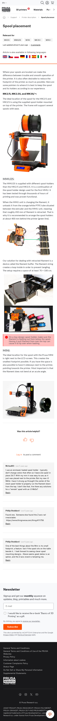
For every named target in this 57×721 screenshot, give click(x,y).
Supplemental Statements (14, 673)
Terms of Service (24, 635)
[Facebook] (20, 694)
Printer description (29, 17)
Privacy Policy (8, 635)
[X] (31, 694)
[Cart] (52, 2)
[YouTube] (37, 694)
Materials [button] (38, 9)
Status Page (8, 666)
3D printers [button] (22, 9)
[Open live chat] (50, 714)
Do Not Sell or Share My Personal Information (22, 670)
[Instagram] (26, 694)
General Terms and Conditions (16, 648)
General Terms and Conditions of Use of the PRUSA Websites (25, 652)
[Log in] (47, 2)
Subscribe (12, 627)
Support (14, 17)
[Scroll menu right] (54, 9)
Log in (19, 454)
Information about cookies (14, 660)
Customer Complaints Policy (15, 663)
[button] (5, 56)
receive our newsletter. (31, 621)
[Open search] (42, 2)
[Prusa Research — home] (6, 9)
